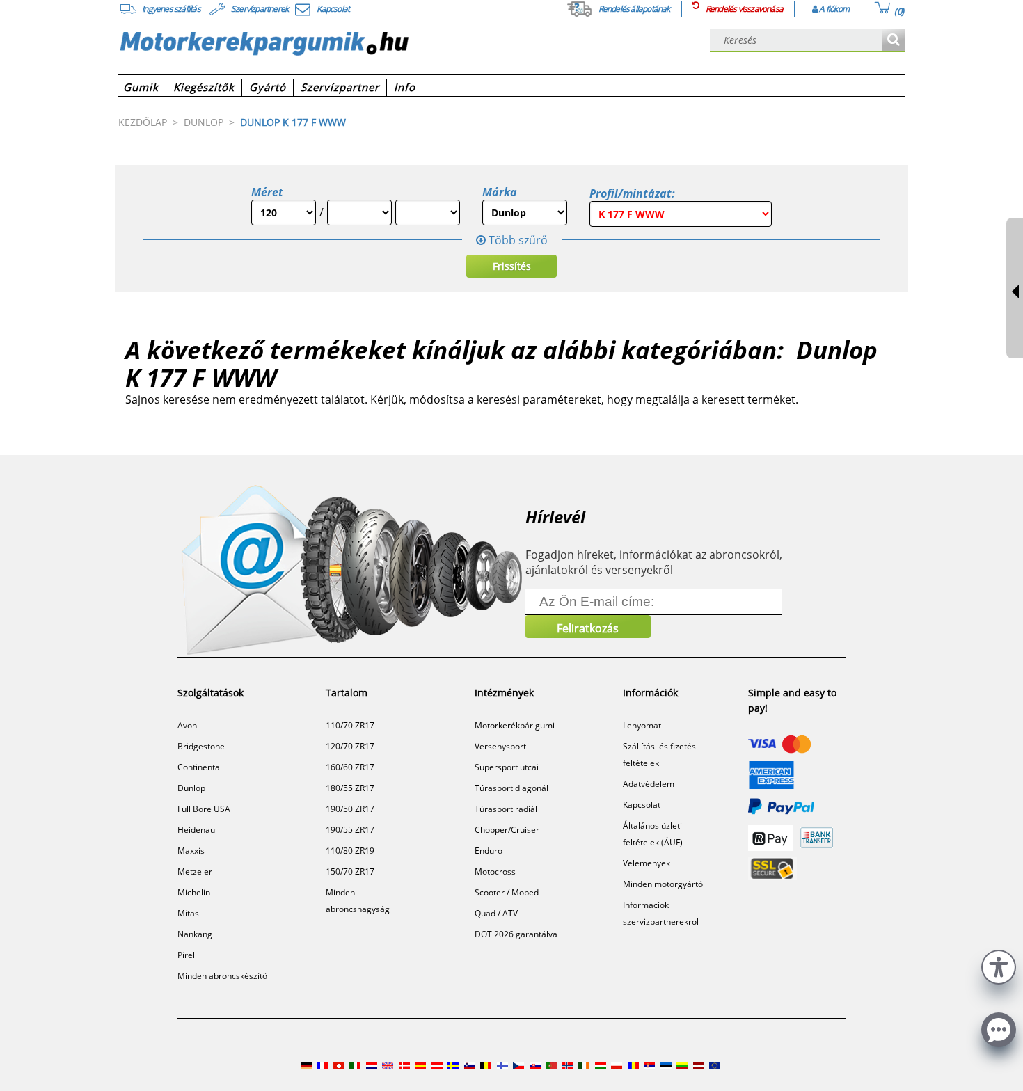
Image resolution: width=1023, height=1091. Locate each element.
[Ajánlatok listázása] (893, 40)
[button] (998, 965)
